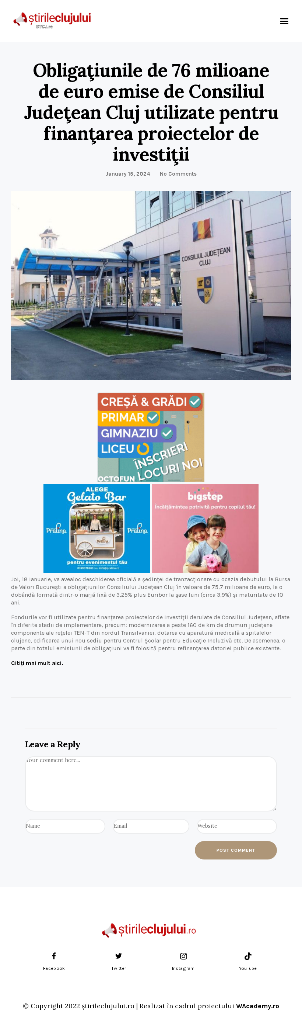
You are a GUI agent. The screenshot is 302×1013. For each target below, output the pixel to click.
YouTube (248, 968)
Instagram (183, 968)
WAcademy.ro (257, 1006)
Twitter (118, 968)
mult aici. (37, 662)
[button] (284, 21)
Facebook (54, 968)
